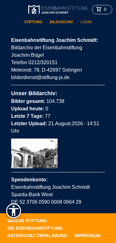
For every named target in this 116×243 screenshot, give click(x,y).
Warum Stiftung (27, 220)
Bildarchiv (61, 22)
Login (86, 22)
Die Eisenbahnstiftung (35, 228)
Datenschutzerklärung (37, 235)
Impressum (88, 235)
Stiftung (33, 22)
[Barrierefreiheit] (13, 210)
